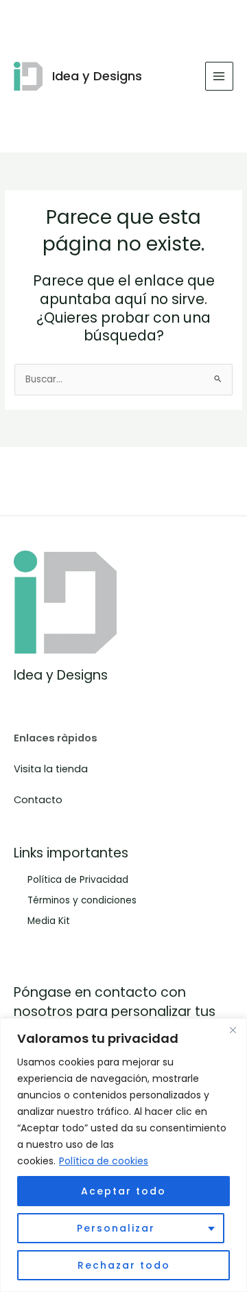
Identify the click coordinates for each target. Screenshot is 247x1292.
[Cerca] (232, 1030)
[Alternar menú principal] (219, 76)
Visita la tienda (51, 769)
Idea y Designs (97, 75)
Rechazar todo (124, 1265)
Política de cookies (103, 1161)
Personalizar (116, 1228)
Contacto (38, 800)
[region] (123, 1155)
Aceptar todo (123, 1191)
